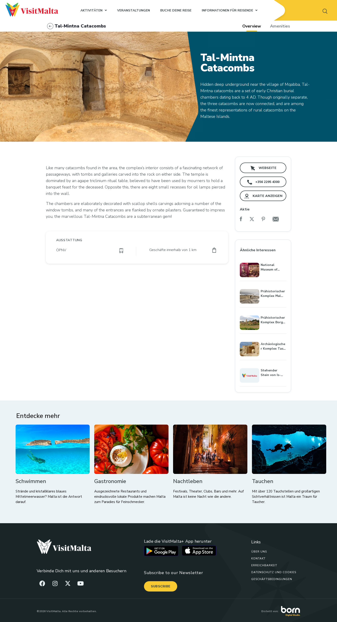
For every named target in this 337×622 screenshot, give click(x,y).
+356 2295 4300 (266, 182)
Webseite (267, 168)
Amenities (280, 26)
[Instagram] (55, 583)
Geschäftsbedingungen (271, 579)
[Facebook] (42, 583)
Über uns (259, 551)
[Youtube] (80, 583)
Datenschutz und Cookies (273, 572)
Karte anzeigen (267, 196)
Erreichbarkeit (264, 565)
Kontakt (258, 558)
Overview (251, 26)
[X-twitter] (67, 583)
